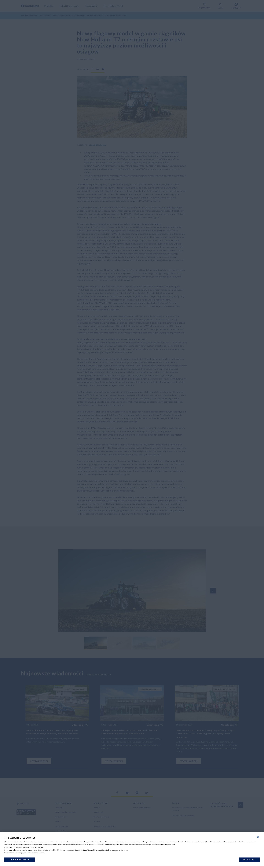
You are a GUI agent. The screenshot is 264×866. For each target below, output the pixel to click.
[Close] (258, 837)
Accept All (249, 859)
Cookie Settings (19, 859)
